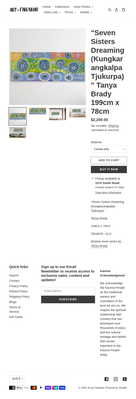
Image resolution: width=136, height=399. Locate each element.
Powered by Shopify (116, 387)
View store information (108, 192)
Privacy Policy (18, 286)
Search (14, 275)
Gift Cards (16, 317)
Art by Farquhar (95, 387)
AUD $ (16, 378)
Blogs (13, 302)
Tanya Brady (99, 246)
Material (96, 142)
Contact (14, 280)
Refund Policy (18, 291)
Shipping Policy (19, 296)
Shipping (113, 125)
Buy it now (109, 169)
